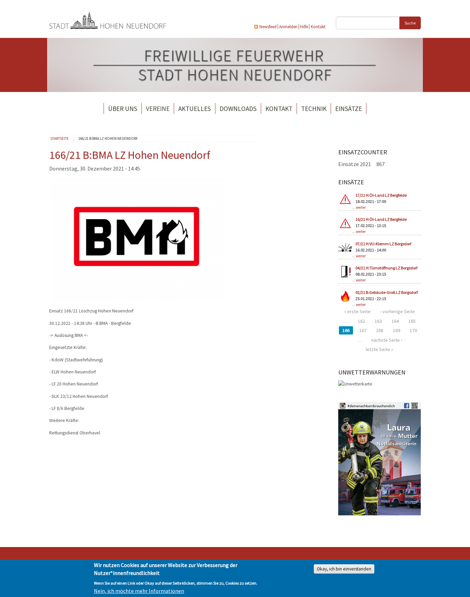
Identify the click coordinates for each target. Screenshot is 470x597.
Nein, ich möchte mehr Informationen (139, 590)
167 (362, 330)
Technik (314, 108)
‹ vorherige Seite (397, 311)
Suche (410, 22)
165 (412, 321)
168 (379, 330)
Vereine (158, 108)
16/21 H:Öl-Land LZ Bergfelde (381, 219)
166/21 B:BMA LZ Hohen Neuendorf (108, 138)
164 (395, 321)
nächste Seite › (386, 340)
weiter (361, 207)
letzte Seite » (379, 349)
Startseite (59, 138)
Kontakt (318, 26)
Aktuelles (194, 108)
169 (396, 330)
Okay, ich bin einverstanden (344, 569)
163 (378, 321)
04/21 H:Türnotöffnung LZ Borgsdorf (386, 267)
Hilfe (304, 26)
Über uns (122, 108)
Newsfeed (268, 26)
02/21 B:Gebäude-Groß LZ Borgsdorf (386, 292)
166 (346, 330)
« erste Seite (357, 311)
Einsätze (348, 108)
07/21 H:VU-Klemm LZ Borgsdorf (383, 243)
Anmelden (288, 26)
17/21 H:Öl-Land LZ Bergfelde (381, 195)
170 (413, 330)
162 (361, 321)
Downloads (238, 108)
